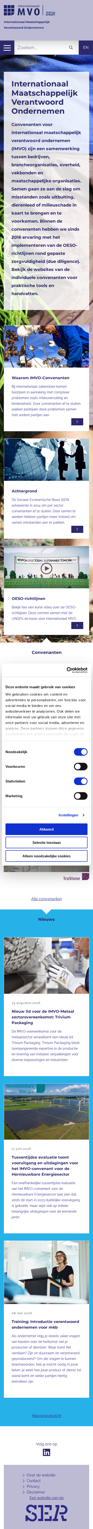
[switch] (81, 766)
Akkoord (46, 829)
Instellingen (68, 815)
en (85, 47)
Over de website (41, 1475)
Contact (34, 1481)
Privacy (33, 1486)
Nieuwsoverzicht (46, 1415)
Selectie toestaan (46, 843)
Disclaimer (36, 1492)
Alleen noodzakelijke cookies (46, 856)
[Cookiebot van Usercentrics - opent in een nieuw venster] (67, 670)
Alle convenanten (46, 899)
